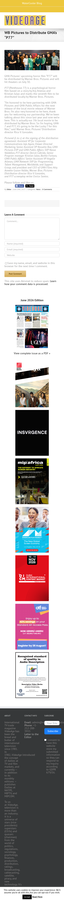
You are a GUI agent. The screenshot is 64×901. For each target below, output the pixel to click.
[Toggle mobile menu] (58, 17)
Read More (37, 896)
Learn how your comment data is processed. (30, 282)
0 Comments (47, 189)
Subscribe (52, 731)
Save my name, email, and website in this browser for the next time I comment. (29, 264)
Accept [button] (27, 897)
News (38, 189)
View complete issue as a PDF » (32, 353)
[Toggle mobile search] (53, 17)
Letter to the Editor (31, 736)
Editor (9, 189)
